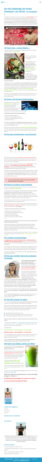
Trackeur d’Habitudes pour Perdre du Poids (13, 446)
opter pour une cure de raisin (10, 372)
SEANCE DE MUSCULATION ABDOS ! (11, 453)
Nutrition (6, 412)
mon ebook (24, 110)
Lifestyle (6, 409)
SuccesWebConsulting (23, 460)
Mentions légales (9, 459)
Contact (17, 459)
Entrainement (7, 410)
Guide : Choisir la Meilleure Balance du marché (13, 451)
